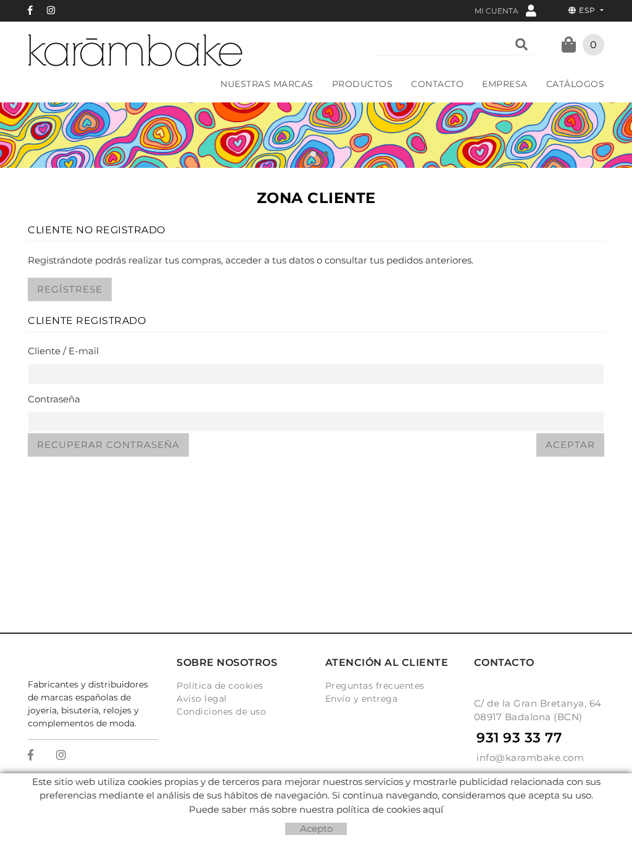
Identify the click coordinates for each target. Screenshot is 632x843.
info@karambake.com (530, 757)
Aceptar (570, 445)
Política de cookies (220, 685)
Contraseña (54, 399)
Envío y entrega (361, 698)
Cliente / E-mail (63, 351)
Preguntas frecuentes (375, 685)
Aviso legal (202, 698)
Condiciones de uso (221, 711)
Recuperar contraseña (108, 445)
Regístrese (69, 289)
